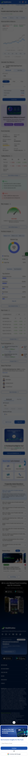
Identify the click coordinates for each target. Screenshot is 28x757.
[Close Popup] (14, 722)
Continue (14, 748)
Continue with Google (15, 754)
